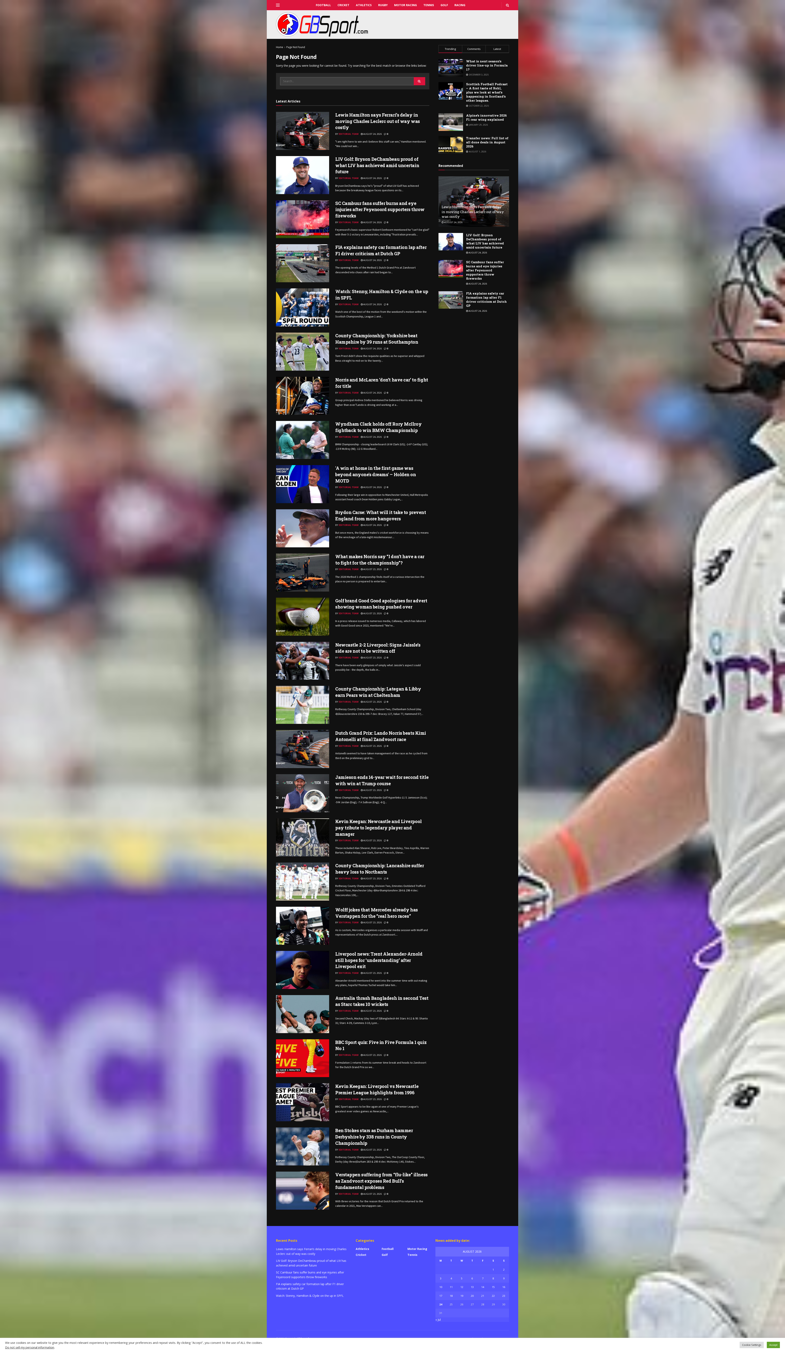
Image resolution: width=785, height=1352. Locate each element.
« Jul (438, 1320)
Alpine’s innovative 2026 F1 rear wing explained (486, 117)
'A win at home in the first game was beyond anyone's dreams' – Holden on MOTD (375, 474)
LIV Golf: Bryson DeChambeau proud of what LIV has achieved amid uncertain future (377, 165)
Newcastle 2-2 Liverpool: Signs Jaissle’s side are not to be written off (377, 648)
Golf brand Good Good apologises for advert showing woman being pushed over (381, 604)
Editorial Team (349, 133)
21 (482, 1296)
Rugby (383, 5)
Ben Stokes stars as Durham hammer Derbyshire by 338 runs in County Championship (374, 1136)
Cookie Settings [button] (751, 1345)
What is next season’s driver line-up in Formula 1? (487, 65)
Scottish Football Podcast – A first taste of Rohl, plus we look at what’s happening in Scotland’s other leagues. (487, 92)
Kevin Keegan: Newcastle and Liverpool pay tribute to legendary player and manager (378, 827)
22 (493, 1296)
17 (440, 1296)
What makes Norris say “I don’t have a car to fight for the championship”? (379, 559)
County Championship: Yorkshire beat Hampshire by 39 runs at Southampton (376, 339)
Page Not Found (295, 47)
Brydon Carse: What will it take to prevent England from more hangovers (380, 515)
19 (461, 1296)
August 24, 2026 (372, 133)
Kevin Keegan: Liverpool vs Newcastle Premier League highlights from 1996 (376, 1089)
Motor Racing (405, 5)
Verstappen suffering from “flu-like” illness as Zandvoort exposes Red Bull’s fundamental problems (381, 1181)
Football (323, 5)
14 (482, 1287)
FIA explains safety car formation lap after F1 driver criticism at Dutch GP (380, 250)
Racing (459, 5)
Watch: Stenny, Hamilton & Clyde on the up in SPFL (310, 1296)
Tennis (428, 5)
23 (503, 1296)
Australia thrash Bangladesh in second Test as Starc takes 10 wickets (381, 1001)
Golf (444, 5)
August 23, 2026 (372, 569)
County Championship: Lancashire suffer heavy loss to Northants (379, 869)
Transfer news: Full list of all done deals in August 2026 (487, 142)
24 (440, 1304)
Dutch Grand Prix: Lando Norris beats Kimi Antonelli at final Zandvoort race (380, 736)
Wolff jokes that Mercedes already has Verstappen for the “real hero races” (376, 913)
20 (472, 1296)
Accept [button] (773, 1345)
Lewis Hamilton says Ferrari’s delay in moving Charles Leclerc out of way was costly (377, 121)
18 (451, 1296)
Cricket (343, 5)
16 (503, 1287)
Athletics (364, 5)
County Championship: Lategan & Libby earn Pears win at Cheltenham (378, 692)
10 (440, 1287)
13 (472, 1287)
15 (493, 1287)
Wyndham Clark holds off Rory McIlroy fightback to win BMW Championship (378, 427)
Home (279, 47)
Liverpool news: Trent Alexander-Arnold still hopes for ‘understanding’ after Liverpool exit (378, 960)
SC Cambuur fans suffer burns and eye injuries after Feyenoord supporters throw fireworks (380, 209)
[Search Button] (419, 81)
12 (461, 1287)
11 (451, 1287)
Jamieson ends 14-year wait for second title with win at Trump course (381, 780)
